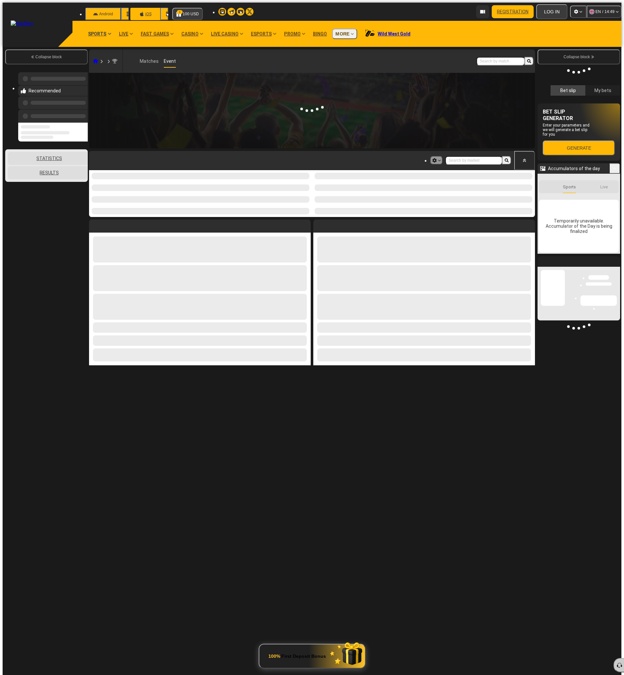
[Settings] (578, 12)
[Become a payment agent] (482, 11)
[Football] (105, 61)
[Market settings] (436, 160)
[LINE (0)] (95, 61)
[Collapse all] (524, 160)
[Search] (529, 61)
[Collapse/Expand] (614, 168)
